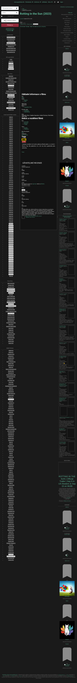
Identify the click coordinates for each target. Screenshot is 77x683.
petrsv (65, 342)
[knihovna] (40, 2)
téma (49, 2)
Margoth (67, 181)
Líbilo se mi (67, 102)
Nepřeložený (25, 134)
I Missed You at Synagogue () (64, 417)
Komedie (26, 122)
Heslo (23, 187)
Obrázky (27, 26)
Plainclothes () (62, 371)
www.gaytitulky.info (19, 2)
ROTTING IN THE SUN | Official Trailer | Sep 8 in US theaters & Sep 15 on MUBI (67, 481)
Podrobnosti (22, 26)
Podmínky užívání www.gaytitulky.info (9, 674)
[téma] (51, 2)
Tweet (23, 152)
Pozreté (67, 185)
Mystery (26, 123)
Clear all (70, 12)
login (61, 2)
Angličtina (26, 110)
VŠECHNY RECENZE (67, 216)
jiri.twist (64, 326)
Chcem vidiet (67, 76)
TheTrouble (67, 138)
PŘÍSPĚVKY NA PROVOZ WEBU (67, 7)
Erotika (26, 127)
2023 (23, 97)
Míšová (60, 250)
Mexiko (26, 100)
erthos (68, 674)
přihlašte (42, 183)
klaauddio (69, 497)
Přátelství (26, 129)
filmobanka (28, 2)
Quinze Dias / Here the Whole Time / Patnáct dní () (62, 384)
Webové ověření (11, 20)
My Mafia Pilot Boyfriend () (62, 429)
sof (65, 429)
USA (25, 101)
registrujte (34, 183)
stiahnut (67, 48)
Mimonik (60, 400)
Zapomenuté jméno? (10, 29)
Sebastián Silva (28, 107)
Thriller (25, 124)
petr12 (64, 220)
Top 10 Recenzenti (32, 216)
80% (23, 132)
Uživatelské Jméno (26, 185)
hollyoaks (67, 70)
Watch (67, 142)
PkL (67, 97)
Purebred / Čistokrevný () (62, 279)
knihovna (36, 2)
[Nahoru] (75, 681)
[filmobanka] (32, 2)
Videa (31, 26)
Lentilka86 (67, 207)
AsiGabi (64, 233)
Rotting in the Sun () (67, 500)
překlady (44, 2)
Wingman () (61, 342)
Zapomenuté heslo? (10, 28)
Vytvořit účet (9, 30)
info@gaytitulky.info (61, 674)
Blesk (60, 372)
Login (23, 190)
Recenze (34, 26)
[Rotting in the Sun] (38, 46)
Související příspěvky (41, 26)
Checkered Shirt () (62, 249)
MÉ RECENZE (67, 217)
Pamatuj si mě (11, 16)
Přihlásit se (10, 25)
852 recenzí (39, 216)
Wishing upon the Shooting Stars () (62, 309)
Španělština (27, 111)
